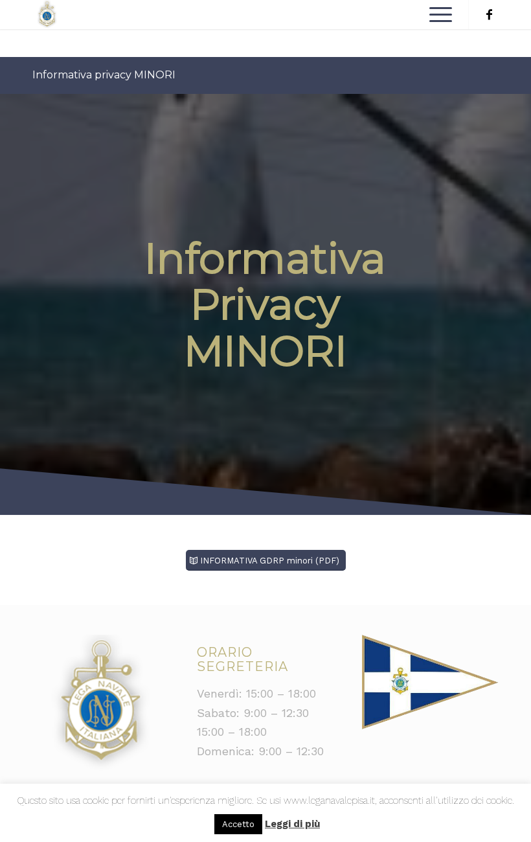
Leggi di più (292, 824)
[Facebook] (489, 15)
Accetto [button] (238, 824)
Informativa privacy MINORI (103, 75)
